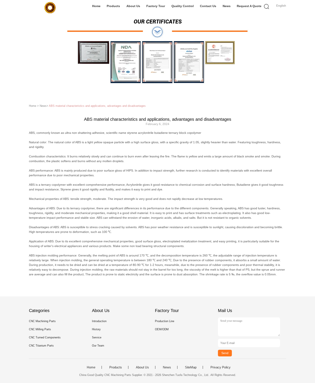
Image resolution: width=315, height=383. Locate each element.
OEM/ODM (162, 329)
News (227, 6)
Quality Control (182, 6)
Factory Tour (155, 6)
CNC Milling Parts (40, 329)
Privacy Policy (220, 367)
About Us (133, 6)
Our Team (98, 345)
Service (96, 337)
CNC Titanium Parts (41, 345)
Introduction (99, 321)
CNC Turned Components (45, 337)
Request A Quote (249, 6)
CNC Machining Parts (42, 321)
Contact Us (208, 6)
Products (113, 6)
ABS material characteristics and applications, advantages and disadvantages (97, 105)
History (96, 329)
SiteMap (190, 367)
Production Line (164, 321)
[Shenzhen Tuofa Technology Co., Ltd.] (50, 7)
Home (96, 6)
